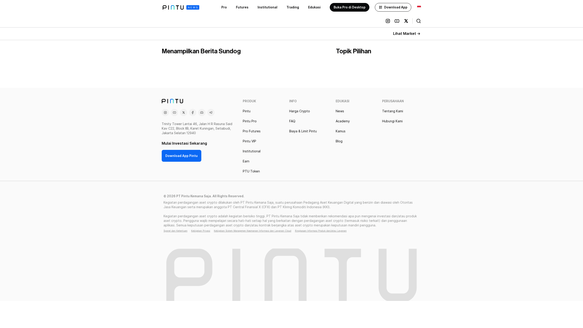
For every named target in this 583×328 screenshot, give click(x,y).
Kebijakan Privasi (200, 230)
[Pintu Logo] (181, 7)
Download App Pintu (181, 156)
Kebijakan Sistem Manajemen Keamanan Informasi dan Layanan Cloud (252, 230)
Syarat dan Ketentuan (175, 230)
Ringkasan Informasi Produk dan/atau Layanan (321, 230)
